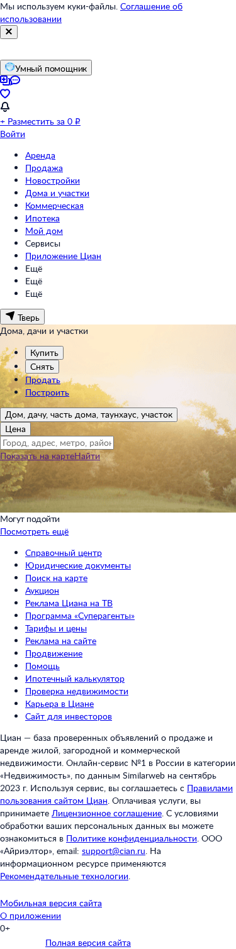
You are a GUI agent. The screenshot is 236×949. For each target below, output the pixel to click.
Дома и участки (57, 193)
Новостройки (52, 180)
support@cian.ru (113, 851)
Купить (44, 352)
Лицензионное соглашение (107, 813)
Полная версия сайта (88, 942)
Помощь (42, 666)
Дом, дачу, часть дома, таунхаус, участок (88, 414)
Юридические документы (78, 565)
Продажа (44, 168)
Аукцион (42, 590)
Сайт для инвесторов (68, 716)
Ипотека (42, 218)
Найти (87, 456)
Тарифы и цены (56, 628)
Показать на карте (37, 456)
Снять (42, 366)
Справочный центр (63, 552)
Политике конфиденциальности (131, 838)
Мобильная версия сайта (51, 903)
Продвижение (53, 653)
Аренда (40, 155)
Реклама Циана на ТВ (69, 603)
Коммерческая (54, 205)
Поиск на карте (56, 578)
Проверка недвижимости (76, 691)
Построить (47, 392)
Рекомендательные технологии (64, 876)
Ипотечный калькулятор (75, 678)
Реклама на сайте (60, 641)
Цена (15, 429)
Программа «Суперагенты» (80, 615)
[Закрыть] (9, 32)
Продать (42, 380)
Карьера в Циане (59, 703)
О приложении (30, 915)
